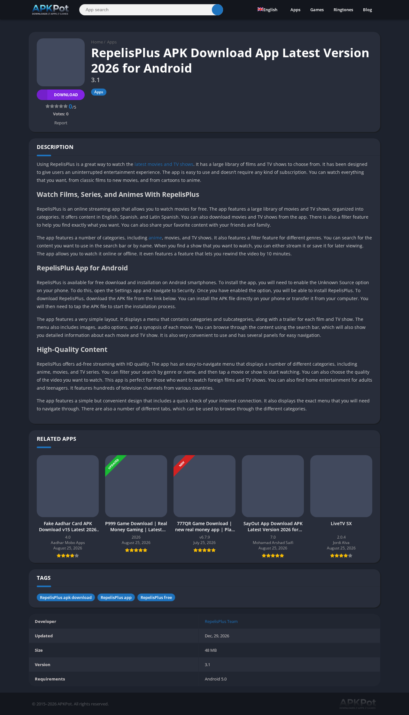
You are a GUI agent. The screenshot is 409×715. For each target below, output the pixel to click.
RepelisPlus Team (221, 621)
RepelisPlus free (156, 597)
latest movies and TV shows (164, 164)
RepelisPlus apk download (66, 597)
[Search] (217, 9)
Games (317, 9)
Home (97, 42)
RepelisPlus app (116, 597)
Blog (367, 9)
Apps (295, 9)
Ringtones (343, 9)
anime (155, 238)
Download (66, 94)
